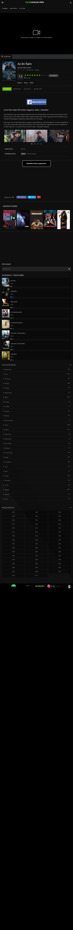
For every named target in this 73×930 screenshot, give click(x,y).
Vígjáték (7, 490)
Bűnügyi (20, 83)
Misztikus (7, 448)
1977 (36, 575)
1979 (59, 571)
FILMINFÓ (7, 89)
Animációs (7, 379)
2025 (36, 512)
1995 (36, 551)
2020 (13, 520)
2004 (36, 540)
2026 (13, 512)
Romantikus (8, 462)
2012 (59, 528)
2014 (13, 528)
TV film (7, 485)
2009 (59, 532)
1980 (36, 571)
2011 (13, 532)
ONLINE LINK (38, 89)
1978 (13, 575)
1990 (13, 559)
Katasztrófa (8, 439)
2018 (59, 520)
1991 (59, 555)
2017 (13, 524)
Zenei (6, 499)
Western (7, 494)
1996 (13, 551)
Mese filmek (8, 443)
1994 (59, 551)
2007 (36, 536)
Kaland (6, 429)
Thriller (6, 476)
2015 (59, 524)
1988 (59, 559)
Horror (6, 425)
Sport (6, 471)
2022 (36, 516)
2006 (59, 536)
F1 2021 (7, 406)
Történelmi (7, 480)
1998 (36, 548)
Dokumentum (8, 392)
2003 (59, 540)
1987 (13, 563)
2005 (13, 540)
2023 (13, 516)
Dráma (26, 83)
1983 (36, 567)
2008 (13, 536)
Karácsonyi (8, 434)
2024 (59, 512)
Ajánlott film (8, 369)
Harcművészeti (9, 420)
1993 (13, 555)
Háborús (7, 416)
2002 (13, 544)
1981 (13, 571)
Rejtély (31, 83)
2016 (36, 524)
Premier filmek (9, 453)
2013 (36, 528)
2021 (59, 516)
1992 (36, 555)
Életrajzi (7, 402)
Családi (7, 388)
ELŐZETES (27, 89)
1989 (36, 559)
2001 (36, 544)
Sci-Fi (6, 466)
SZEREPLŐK (17, 89)
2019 (36, 520)
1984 (13, 567)
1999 (13, 548)
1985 (59, 563)
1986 (36, 563)
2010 (36, 532)
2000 (59, 544)
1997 (59, 548)
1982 (59, 567)
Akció (6, 374)
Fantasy (7, 411)
